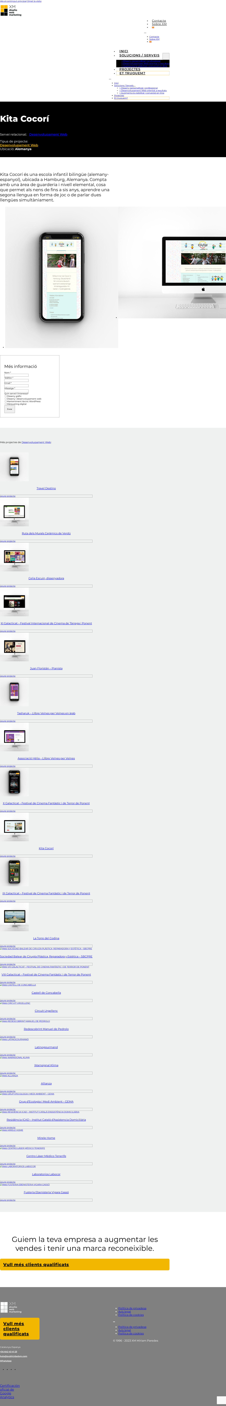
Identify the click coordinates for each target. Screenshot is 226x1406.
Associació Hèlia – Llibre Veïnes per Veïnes (46, 758)
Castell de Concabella (46, 992)
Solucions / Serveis (139, 55)
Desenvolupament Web (48, 134)
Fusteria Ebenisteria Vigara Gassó (46, 1192)
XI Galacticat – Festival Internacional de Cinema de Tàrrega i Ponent (46, 623)
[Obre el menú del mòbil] (145, 32)
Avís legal (124, 1311)
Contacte (159, 20)
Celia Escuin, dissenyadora (46, 578)
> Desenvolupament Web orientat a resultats (146, 63)
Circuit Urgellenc (46, 1010)
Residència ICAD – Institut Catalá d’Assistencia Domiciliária (46, 1119)
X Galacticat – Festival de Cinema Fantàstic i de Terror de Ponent (46, 803)
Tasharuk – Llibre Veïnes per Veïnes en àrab (46, 713)
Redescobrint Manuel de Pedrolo (46, 1029)
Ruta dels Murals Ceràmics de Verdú (46, 533)
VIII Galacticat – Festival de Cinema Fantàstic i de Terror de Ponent (46, 974)
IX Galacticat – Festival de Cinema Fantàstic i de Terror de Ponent (46, 893)
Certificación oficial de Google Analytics (10, 1391)
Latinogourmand (46, 1047)
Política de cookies (131, 1314)
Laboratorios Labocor (46, 1174)
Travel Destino (46, 488)
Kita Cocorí (46, 848)
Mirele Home (46, 1138)
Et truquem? (132, 73)
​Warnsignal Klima (46, 1065)
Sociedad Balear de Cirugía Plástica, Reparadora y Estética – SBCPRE (46, 956)
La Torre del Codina (46, 938)
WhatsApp (6, 1361)
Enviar (9, 409)
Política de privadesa (132, 1308)
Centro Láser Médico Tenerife (46, 1156)
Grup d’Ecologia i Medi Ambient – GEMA (46, 1101)
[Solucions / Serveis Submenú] (166, 56)
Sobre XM (159, 24)
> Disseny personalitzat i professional (141, 61)
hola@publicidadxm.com (13, 1356)
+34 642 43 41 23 (8, 1351)
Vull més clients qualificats (36, 1264)
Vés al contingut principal (13, 1)
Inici (116, 83)
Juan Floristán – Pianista (46, 668)
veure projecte (7, 496)
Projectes (119, 95)
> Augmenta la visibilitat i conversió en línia (144, 66)
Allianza (46, 1083)
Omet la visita (34, 1)
